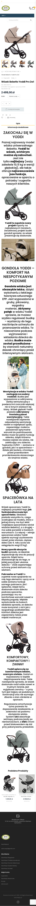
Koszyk (3, 881)
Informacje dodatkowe (18, 127)
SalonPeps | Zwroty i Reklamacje (10, 863)
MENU (3, 15)
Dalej (14, 78)
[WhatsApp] (10, 115)
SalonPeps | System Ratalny (9, 865)
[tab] (18, 123)
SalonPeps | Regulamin (7, 857)
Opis (18, 123)
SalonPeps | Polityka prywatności (10, 860)
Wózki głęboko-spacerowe (14, 87)
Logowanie (4, 876)
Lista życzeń (4, 884)
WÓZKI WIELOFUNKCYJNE (12, 71)
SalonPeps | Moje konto (8, 878)
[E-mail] (6, 115)
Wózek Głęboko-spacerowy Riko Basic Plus (16, 796)
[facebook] (18, 902)
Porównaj (12, 117)
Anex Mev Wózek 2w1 (27, 796)
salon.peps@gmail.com (8, 848)
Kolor (3, 96)
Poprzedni (6, 78)
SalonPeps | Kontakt (6, 868)
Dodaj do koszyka (14, 109)
